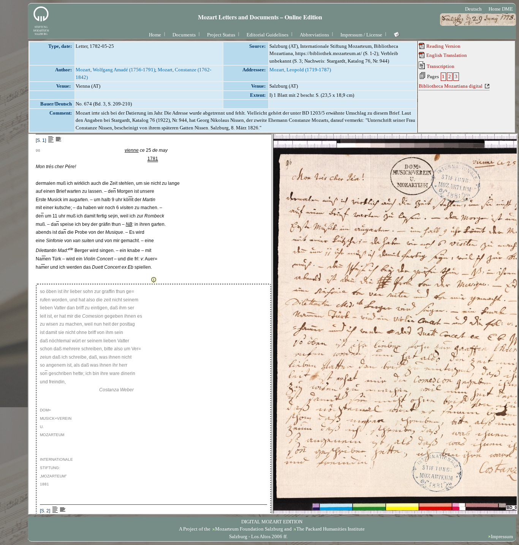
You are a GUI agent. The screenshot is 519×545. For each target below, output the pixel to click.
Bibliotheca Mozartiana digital (451, 86)
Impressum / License (361, 35)
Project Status (221, 35)
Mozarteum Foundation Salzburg (249, 529)
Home (155, 35)
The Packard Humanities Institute (330, 529)
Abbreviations (314, 35)
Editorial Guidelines (267, 35)
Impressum (502, 536)
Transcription (440, 66)
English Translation (446, 55)
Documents (184, 35)
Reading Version (442, 46)
